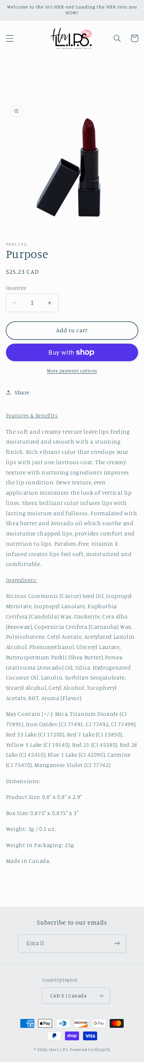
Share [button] (22, 392)
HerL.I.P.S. (59, 1049)
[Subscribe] (116, 943)
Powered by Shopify (90, 1049)
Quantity (16, 288)
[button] (9, 38)
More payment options (72, 370)
